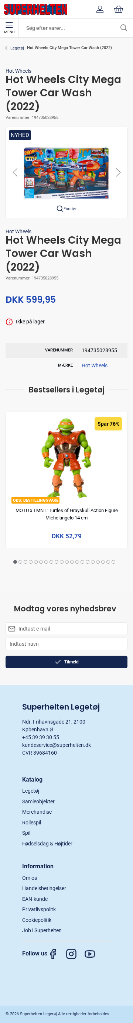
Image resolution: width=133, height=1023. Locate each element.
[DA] (35, 9)
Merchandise (37, 812)
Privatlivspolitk (39, 909)
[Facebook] (56, 954)
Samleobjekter (38, 801)
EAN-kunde (35, 899)
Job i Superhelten (42, 930)
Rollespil (31, 822)
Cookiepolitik (36, 920)
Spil (26, 833)
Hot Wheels (18, 71)
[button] (66, 172)
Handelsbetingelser (44, 888)
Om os (29, 878)
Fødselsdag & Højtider (47, 844)
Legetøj (17, 48)
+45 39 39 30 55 (40, 737)
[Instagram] (75, 954)
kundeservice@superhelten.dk (56, 745)
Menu (9, 32)
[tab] (15, 562)
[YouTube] (93, 954)
